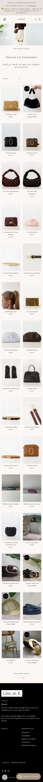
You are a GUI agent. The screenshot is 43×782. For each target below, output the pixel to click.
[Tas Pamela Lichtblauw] (11, 334)
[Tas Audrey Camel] (11, 98)
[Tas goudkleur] (11, 644)
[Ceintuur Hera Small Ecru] (11, 257)
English (4, 762)
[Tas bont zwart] (32, 98)
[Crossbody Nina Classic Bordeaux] (11, 216)
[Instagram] (5, 771)
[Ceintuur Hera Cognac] (11, 449)
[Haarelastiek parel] (11, 296)
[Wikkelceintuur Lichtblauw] (11, 488)
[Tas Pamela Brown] (32, 334)
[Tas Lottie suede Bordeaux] (11, 175)
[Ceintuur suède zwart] (32, 567)
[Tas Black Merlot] (32, 372)
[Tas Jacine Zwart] (11, 137)
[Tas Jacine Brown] (32, 137)
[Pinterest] (8, 771)
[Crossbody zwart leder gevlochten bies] (11, 526)
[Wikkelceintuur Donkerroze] (32, 488)
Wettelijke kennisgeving (29, 745)
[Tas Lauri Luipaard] (32, 296)
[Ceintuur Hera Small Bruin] (32, 257)
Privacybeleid (26, 742)
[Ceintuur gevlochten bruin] (11, 567)
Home (15, 48)
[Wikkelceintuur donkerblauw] (32, 606)
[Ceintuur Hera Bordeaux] (32, 411)
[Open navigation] (6, 19)
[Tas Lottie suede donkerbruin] (32, 175)
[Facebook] (3, 771)
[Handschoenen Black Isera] (11, 372)
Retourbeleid (25, 732)
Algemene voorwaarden (29, 739)
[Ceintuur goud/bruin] (32, 526)
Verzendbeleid (26, 736)
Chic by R (15, 777)
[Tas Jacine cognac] (32, 449)
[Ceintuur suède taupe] (32, 644)
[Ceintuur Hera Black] (11, 411)
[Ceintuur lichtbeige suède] (11, 606)
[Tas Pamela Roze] (32, 216)
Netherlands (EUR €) (17, 762)
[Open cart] (39, 19)
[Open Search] (36, 19)
